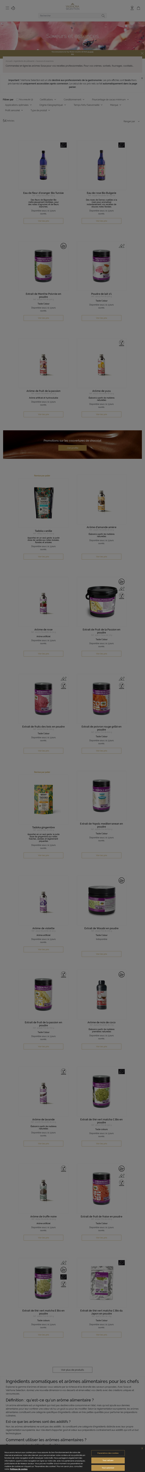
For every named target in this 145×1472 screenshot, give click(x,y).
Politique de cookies (18, 1469)
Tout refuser (108, 1460)
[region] (72, 1458)
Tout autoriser (108, 1468)
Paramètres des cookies (108, 1453)
